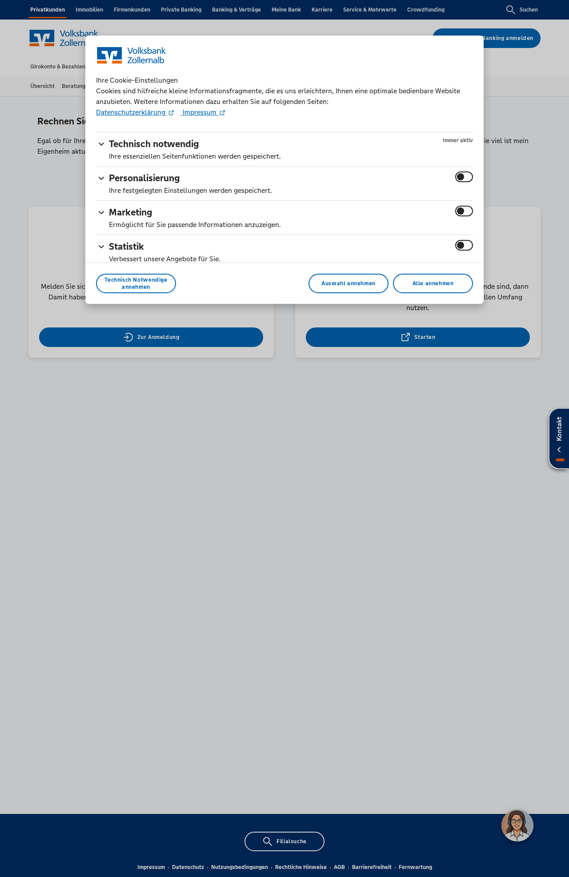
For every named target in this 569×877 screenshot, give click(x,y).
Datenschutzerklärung (131, 112)
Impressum (199, 112)
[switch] (464, 176)
